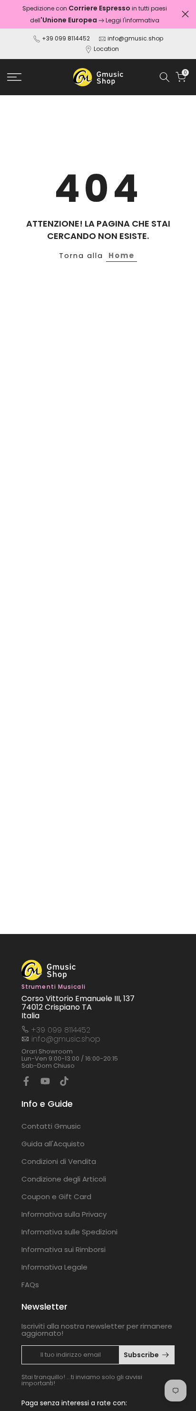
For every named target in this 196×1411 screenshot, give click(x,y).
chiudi (185, 14)
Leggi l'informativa (132, 20)
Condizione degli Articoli (63, 1179)
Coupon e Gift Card (56, 1197)
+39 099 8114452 (66, 38)
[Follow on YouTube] (45, 1081)
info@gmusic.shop (134, 38)
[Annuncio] (94, 14)
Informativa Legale (54, 1267)
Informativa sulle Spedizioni (69, 1232)
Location (106, 49)
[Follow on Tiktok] (64, 1081)
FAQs (30, 1285)
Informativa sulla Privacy (64, 1214)
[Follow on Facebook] (26, 1081)
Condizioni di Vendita (58, 1161)
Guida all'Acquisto (53, 1144)
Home (121, 255)
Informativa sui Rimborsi (63, 1249)
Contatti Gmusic (51, 1126)
